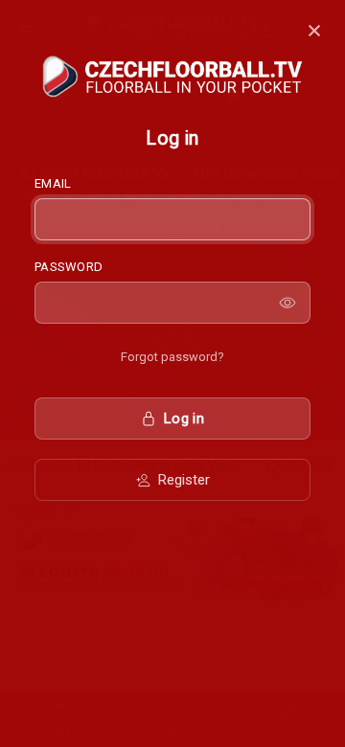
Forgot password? (172, 357)
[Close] (314, 30)
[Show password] (287, 302)
